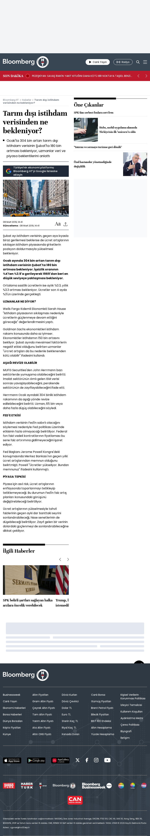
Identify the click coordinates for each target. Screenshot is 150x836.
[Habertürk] (9, 785)
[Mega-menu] (145, 62)
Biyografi (126, 731)
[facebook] (87, 761)
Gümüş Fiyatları (101, 701)
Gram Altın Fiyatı (42, 701)
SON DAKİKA (13, 76)
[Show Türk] (132, 785)
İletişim (125, 738)
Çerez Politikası (130, 725)
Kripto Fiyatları (12, 727)
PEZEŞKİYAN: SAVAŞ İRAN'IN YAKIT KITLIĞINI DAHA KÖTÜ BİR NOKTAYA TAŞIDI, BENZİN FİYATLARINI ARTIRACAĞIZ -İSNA (82, 76)
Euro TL (66, 714)
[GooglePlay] (36, 760)
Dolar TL (67, 708)
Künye (7, 734)
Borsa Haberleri (12, 714)
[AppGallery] (60, 760)
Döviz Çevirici (70, 701)
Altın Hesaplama (101, 727)
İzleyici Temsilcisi (131, 705)
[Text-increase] (58, 224)
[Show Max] (144, 785)
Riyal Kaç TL (69, 727)
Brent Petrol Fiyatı (102, 708)
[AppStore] (12, 760)
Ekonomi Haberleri (14, 708)
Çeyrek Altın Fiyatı (43, 708)
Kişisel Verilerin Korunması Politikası (133, 696)
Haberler (26, 99)
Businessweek (11, 695)
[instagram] (96, 761)
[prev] (138, 76)
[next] (146, 76)
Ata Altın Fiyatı (41, 727)
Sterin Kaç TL (70, 721)
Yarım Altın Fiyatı (42, 721)
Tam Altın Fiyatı (42, 714)
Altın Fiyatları (40, 695)
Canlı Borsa (98, 695)
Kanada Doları (70, 734)
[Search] (138, 62)
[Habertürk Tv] (27, 785)
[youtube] (107, 761)
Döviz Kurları (69, 695)
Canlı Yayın (10, 701)
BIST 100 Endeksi (101, 721)
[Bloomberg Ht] (64, 785)
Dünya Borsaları (12, 721)
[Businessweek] (97, 785)
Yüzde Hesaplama (102, 734)
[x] (77, 761)
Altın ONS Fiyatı (41, 734)
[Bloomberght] (26, 62)
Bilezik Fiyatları (100, 714)
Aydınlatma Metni (132, 718)
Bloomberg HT (11, 99)
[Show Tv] (121, 785)
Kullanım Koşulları (131, 711)
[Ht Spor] (43, 785)
